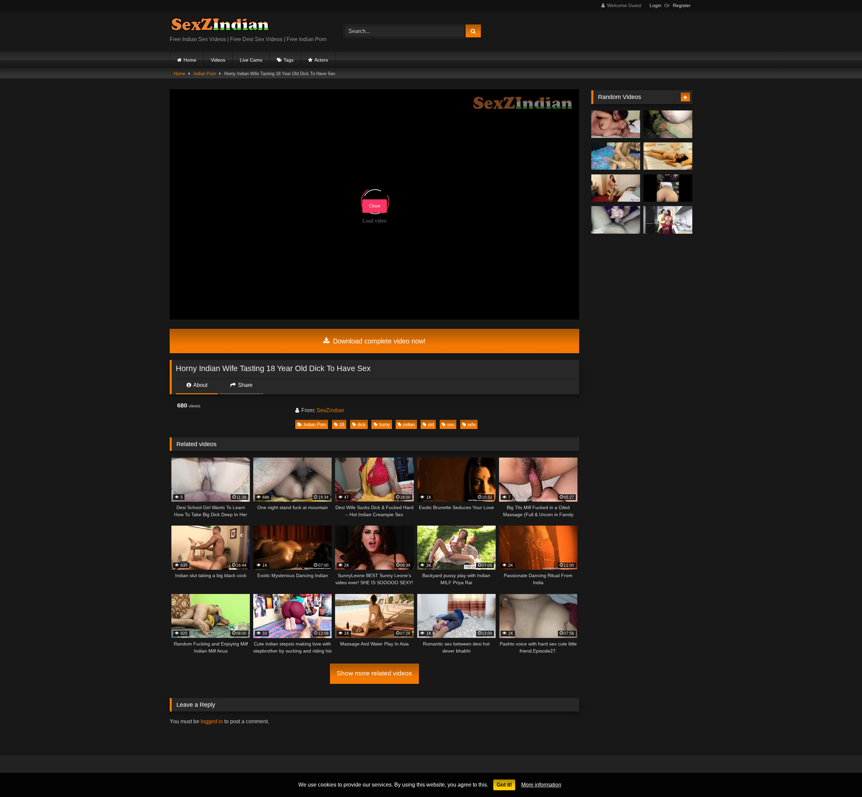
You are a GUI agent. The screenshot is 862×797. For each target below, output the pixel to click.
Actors (321, 60)
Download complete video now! (378, 341)
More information (541, 785)
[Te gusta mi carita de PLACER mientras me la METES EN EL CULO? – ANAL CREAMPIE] (667, 188)
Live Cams (251, 60)
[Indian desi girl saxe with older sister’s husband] (615, 124)
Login (655, 5)
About (199, 385)
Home (190, 60)
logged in (212, 721)
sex (450, 424)
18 (341, 424)
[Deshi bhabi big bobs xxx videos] (615, 156)
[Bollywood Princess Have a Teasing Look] (667, 156)
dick (362, 424)
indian (409, 424)
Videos (218, 60)
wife (471, 424)
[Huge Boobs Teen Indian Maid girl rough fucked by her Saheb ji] (667, 220)
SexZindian (330, 410)
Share (245, 385)
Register (682, 5)
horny (384, 424)
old (431, 424)
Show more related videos (374, 673)
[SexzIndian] (220, 25)
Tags (289, 60)
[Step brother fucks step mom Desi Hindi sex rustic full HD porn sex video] (667, 124)
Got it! (504, 785)
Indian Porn (205, 73)
